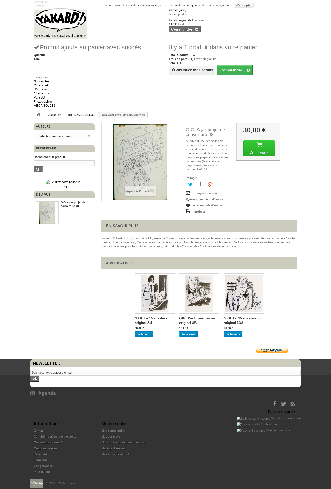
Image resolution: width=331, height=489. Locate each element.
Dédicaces (41, 89)
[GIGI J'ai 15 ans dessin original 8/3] (199, 293)
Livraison (40, 460)
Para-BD (39, 97)
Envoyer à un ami (205, 193)
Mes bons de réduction (117, 454)
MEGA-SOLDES (44, 105)
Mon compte (113, 423)
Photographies (43, 101)
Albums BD (41, 93)
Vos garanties (43, 466)
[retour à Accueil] (38, 115)
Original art (41, 85)
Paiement (40, 454)
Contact (39, 430)
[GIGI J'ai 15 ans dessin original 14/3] (244, 293)
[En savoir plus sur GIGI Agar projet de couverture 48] (47, 212)
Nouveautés (41, 81)
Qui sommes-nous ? (48, 442)
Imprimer (199, 211)
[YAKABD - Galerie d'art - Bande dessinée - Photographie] (98, 23)
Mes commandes (113, 430)
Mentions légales (45, 448)
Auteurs (43, 126)
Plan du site (42, 471)
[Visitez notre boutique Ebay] (64, 184)
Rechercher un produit (49, 157)
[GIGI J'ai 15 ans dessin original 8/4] (155, 293)
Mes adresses (110, 436)
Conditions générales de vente (55, 436)
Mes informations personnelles (123, 442)
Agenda (45, 393)
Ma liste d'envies (113, 448)
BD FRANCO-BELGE (81, 115)
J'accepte (243, 5)
